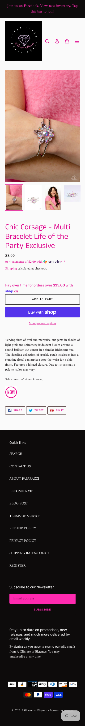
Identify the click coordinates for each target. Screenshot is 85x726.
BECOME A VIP (21, 491)
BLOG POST (18, 503)
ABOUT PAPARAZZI (24, 479)
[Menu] (77, 41)
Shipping (11, 269)
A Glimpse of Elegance (34, 710)
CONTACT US (20, 466)
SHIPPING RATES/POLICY (29, 553)
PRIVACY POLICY (22, 541)
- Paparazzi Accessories (60, 710)
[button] (35, 262)
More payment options (42, 323)
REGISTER (17, 566)
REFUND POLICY (22, 528)
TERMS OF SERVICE (24, 516)
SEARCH (15, 454)
